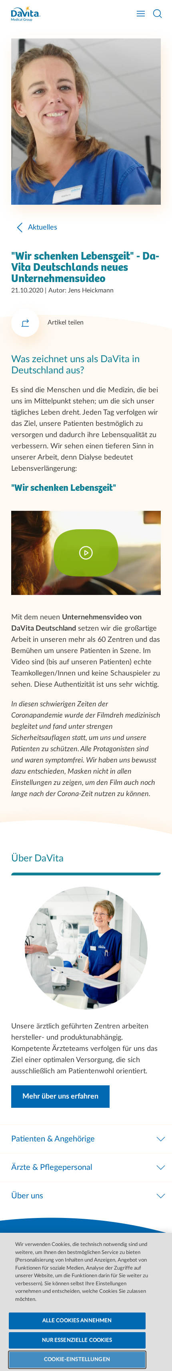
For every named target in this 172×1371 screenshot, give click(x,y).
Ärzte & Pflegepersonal (51, 1167)
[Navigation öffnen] (141, 14)
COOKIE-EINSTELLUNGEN (77, 1359)
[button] (60, 1096)
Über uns (27, 1196)
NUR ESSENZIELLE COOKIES (77, 1340)
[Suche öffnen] (158, 14)
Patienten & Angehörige (53, 1139)
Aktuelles (42, 227)
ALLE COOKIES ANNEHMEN (77, 1320)
